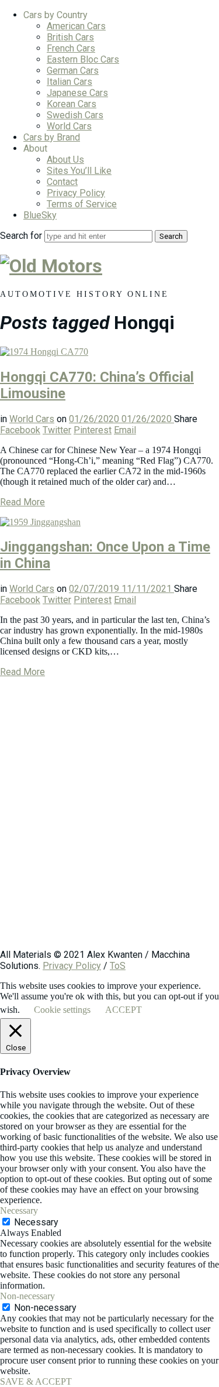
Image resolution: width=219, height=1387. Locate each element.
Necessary (36, 1222)
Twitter (57, 430)
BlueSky (40, 215)
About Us (65, 159)
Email (125, 430)
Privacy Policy (76, 192)
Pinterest (93, 430)
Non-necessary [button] (27, 1296)
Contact (62, 181)
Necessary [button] (19, 1210)
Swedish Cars (75, 115)
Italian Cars (69, 81)
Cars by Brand (51, 137)
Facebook (20, 430)
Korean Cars (71, 103)
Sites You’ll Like (79, 170)
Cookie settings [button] (62, 1010)
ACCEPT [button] (123, 1010)
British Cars (70, 37)
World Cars (69, 126)
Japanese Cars (77, 92)
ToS (118, 965)
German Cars (73, 70)
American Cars (76, 26)
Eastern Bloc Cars (83, 59)
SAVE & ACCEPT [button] (36, 1381)
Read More (22, 502)
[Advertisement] (109, 819)
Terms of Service (82, 204)
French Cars (71, 48)
